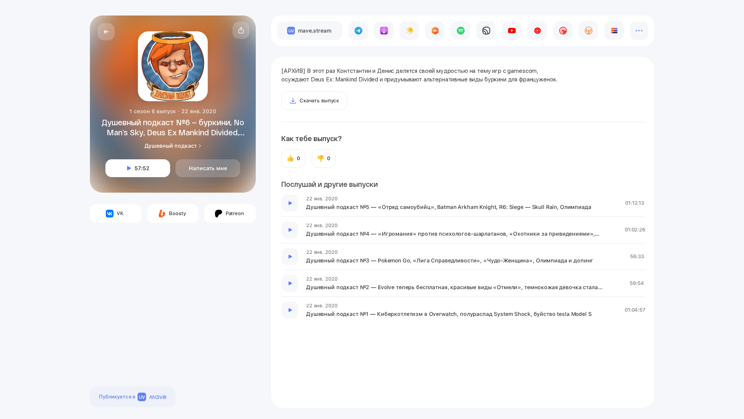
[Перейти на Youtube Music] (537, 30)
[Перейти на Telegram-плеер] (358, 30)
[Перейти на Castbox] (435, 30)
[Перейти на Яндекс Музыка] (409, 30)
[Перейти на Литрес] (614, 30)
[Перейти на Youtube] (512, 30)
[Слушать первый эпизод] (289, 203)
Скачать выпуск (319, 100)
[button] (241, 30)
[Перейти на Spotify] (460, 30)
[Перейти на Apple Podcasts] (384, 30)
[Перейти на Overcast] (588, 30)
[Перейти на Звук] (486, 30)
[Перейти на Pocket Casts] (563, 30)
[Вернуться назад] (106, 31)
